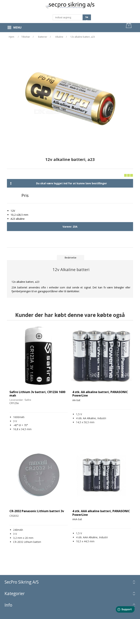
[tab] (70, 257)
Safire (27, 399)
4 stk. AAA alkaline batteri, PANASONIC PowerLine (101, 512)
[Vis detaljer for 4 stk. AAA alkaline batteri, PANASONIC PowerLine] (101, 475)
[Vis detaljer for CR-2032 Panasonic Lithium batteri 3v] (38, 475)
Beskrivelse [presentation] (70, 257)
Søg (86, 18)
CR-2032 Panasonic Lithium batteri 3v (36, 511)
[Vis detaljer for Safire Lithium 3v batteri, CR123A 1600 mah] (38, 356)
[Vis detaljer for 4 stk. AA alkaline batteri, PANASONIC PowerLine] (101, 356)
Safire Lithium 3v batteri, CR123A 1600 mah (37, 393)
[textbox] (68, 17)
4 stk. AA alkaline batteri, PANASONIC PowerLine (100, 393)
